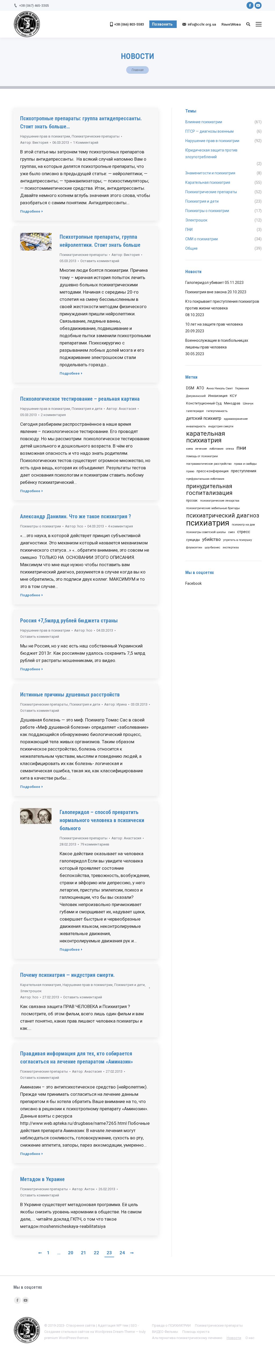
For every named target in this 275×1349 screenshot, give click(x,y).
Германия (242, 388)
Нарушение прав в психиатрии (45, 136)
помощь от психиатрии (202, 456)
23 (109, 1252)
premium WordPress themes (66, 1338)
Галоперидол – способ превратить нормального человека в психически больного (102, 820)
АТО (200, 388)
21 (83, 1252)
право (190, 471)
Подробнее (30, 211)
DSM (190, 388)
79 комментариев (94, 844)
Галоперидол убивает (204, 282)
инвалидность (196, 426)
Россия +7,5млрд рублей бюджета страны (69, 620)
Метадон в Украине (42, 1179)
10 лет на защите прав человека (214, 324)
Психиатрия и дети (87, 409)
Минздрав (232, 403)
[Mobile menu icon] (259, 24)
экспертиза (231, 547)
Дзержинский (196, 396)
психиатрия (207, 523)
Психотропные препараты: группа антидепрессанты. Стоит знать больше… (81, 122)
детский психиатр (203, 418)
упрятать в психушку (237, 540)
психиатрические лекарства (219, 500)
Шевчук (248, 403)
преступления (243, 471)
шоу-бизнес (212, 547)
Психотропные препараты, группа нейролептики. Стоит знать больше (100, 241)
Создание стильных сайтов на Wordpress (78, 1332)
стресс (243, 531)
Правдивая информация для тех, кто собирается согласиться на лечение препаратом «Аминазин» (76, 1057)
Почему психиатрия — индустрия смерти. (67, 975)
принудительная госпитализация (209, 489)
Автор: (34, 142)
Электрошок (31, 991)
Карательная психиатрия (40, 985)
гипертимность (216, 411)
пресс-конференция (213, 471)
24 (122, 1252)
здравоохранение (236, 419)
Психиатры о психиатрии (40, 526)
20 (70, 1252)
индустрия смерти (220, 426)
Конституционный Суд (204, 403)
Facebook (193, 583)
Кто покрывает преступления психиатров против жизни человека (222, 304)
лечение (201, 448)
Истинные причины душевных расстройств (70, 694)
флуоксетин (194, 547)
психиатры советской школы (206, 532)
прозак (192, 500)
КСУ (233, 395)
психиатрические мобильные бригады (213, 508)
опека (230, 448)
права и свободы (245, 464)
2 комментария (53, 415)
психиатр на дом (243, 524)
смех (231, 532)
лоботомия (216, 448)
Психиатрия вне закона (206, 292)
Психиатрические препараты (96, 136)
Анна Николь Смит (220, 388)
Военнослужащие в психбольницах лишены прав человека (216, 343)
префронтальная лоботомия (205, 479)
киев (189, 448)
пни (241, 448)
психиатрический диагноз (222, 515)
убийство (211, 539)
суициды (193, 540)
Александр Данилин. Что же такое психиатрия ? (75, 516)
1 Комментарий (85, 142)
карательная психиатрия (205, 437)
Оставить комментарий (99, 261)
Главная (137, 70)
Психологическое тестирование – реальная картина (80, 399)
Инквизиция (217, 396)
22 (96, 1252)
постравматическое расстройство (208, 464)
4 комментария (120, 526)
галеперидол (195, 411)
